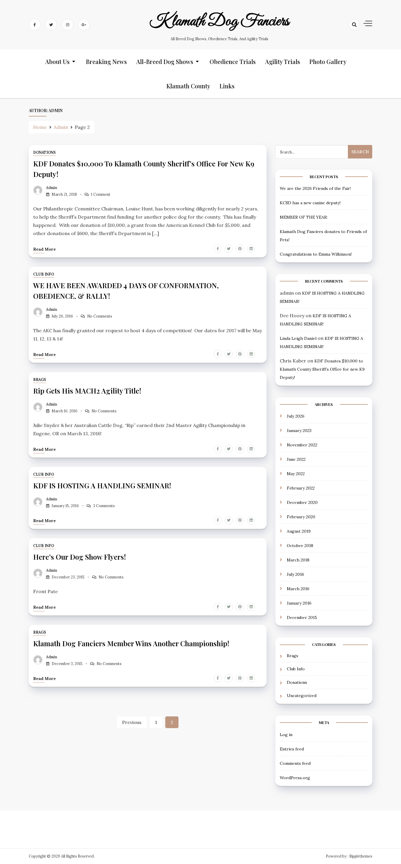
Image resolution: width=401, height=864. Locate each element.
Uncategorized (301, 695)
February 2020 (301, 516)
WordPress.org (295, 777)
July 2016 (295, 574)
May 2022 (296, 473)
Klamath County (188, 86)
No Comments (99, 316)
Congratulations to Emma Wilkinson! (316, 254)
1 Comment (100, 194)
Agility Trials (282, 61)
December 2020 (302, 502)
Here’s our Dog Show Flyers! (79, 556)
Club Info (43, 274)
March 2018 (298, 560)
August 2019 (299, 531)
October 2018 (300, 545)
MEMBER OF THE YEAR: (304, 217)
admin (51, 187)
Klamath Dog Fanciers (219, 21)
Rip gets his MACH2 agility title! (87, 390)
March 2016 (298, 588)
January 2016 (299, 603)
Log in (286, 734)
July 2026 (295, 416)
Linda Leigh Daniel (298, 338)
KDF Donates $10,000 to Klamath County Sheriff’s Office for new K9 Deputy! (322, 369)
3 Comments (104, 506)
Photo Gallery (327, 61)
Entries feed (292, 749)
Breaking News (106, 61)
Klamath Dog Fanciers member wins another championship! (131, 643)
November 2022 (302, 445)
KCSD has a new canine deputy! (310, 202)
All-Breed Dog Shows (164, 61)
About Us (57, 61)
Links (227, 86)
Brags (39, 379)
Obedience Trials (233, 61)
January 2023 (299, 430)
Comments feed (295, 763)
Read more (44, 249)
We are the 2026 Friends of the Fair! (315, 188)
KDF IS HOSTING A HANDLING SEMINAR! (102, 485)
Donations (44, 152)
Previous (131, 722)
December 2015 (302, 617)
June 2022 (296, 459)
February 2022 (301, 488)
